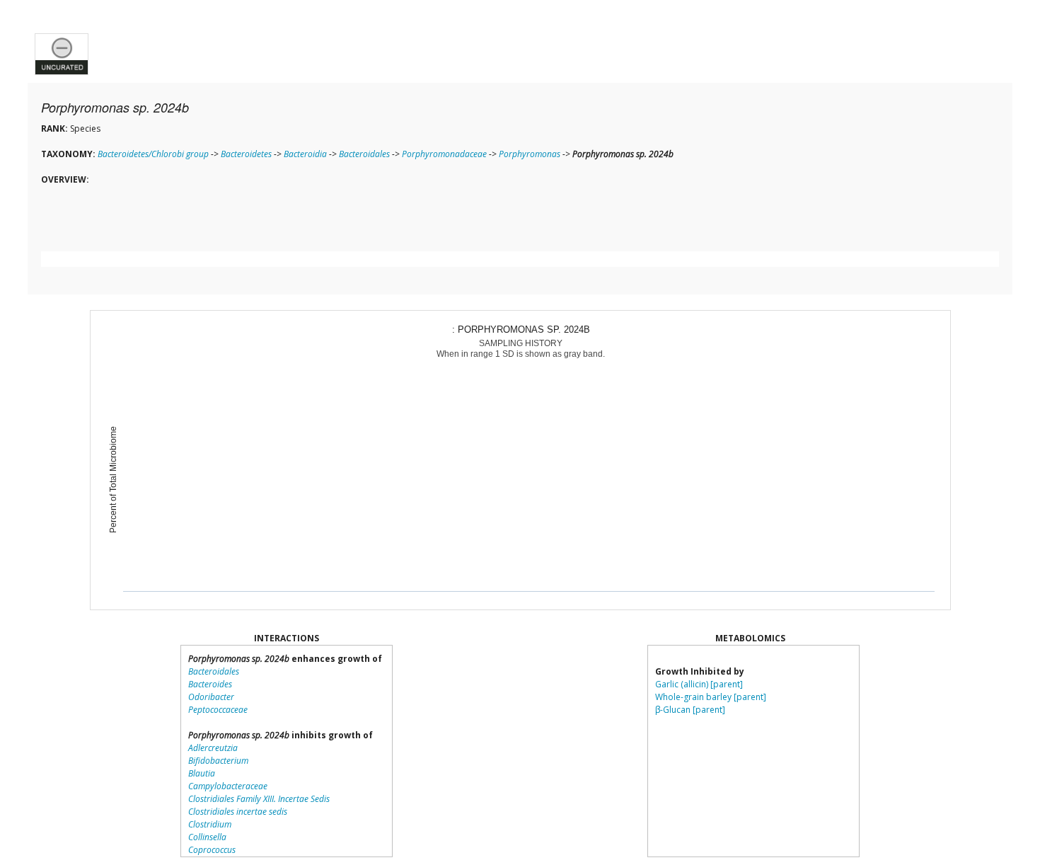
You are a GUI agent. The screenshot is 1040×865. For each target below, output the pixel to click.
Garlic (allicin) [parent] (699, 684)
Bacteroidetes (246, 154)
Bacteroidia (305, 154)
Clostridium (209, 824)
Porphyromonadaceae (444, 154)
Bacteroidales (364, 154)
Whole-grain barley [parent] (710, 697)
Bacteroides (210, 684)
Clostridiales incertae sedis (237, 812)
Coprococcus (212, 850)
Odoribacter (211, 697)
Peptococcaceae (218, 710)
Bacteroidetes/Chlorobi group (153, 154)
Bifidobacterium (218, 761)
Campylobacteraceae (227, 786)
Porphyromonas (529, 154)
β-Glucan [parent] (690, 710)
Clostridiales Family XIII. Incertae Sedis (259, 799)
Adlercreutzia (213, 748)
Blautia (201, 773)
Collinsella (207, 837)
